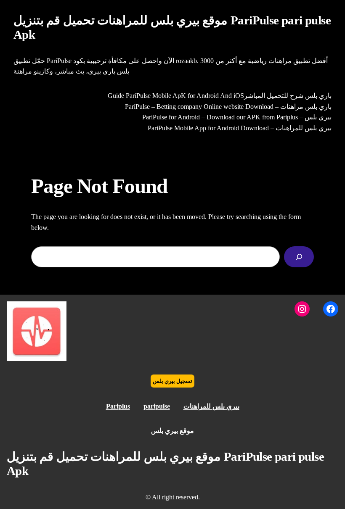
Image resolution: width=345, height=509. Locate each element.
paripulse (156, 406)
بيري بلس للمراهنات (211, 406)
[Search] (299, 256)
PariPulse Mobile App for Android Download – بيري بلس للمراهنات (240, 128)
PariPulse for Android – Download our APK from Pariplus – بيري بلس (237, 117)
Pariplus (118, 406)
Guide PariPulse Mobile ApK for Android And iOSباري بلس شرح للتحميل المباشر (220, 95)
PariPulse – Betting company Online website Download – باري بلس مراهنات (228, 106)
